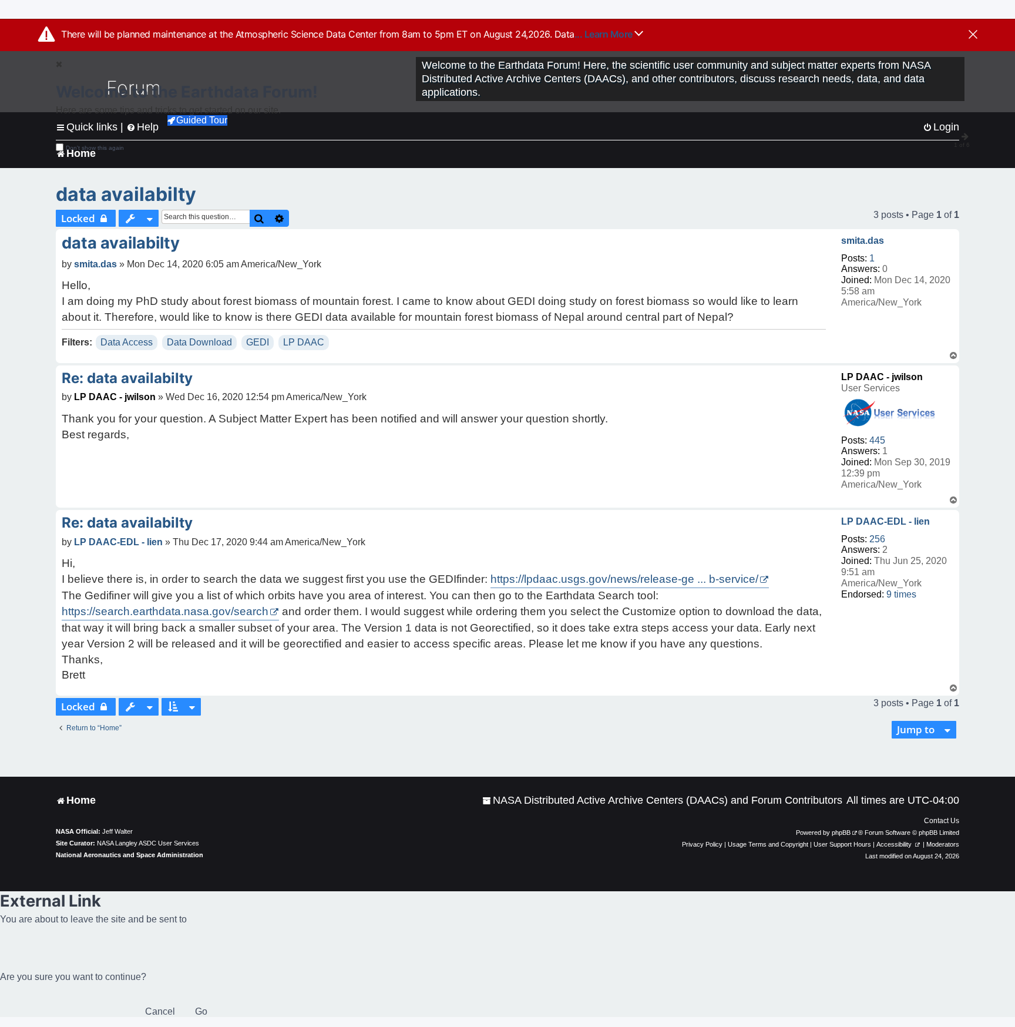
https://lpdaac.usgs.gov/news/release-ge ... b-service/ (624, 579)
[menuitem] (662, 800)
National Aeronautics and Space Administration (129, 854)
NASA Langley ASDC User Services (148, 843)
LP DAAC (303, 342)
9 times (901, 594)
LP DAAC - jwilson (882, 377)
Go (201, 1011)
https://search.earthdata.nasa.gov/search (165, 611)
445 (877, 440)
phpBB (841, 832)
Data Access (126, 342)
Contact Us (941, 821)
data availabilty (126, 194)
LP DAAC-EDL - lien (885, 521)
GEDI (257, 342)
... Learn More (604, 34)
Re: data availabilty (127, 378)
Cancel (160, 1011)
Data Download (199, 342)
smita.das (862, 241)
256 (877, 539)
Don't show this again (95, 148)
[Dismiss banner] (973, 35)
